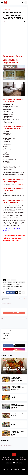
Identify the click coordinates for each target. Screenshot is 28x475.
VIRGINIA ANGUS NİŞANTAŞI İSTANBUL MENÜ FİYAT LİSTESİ (17, 379)
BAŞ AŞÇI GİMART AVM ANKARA (17, 396)
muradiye (15, 282)
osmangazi (17, 284)
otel (4, 288)
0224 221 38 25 (19, 184)
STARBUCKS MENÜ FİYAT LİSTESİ (18, 423)
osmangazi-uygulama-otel (16, 286)
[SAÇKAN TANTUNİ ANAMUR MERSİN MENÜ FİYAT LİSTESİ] (6, 388)
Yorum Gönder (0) (14, 313)
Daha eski (24, 318)
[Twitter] (16, 292)
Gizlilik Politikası (17, 469)
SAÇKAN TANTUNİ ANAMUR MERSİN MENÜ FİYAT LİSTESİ (17, 388)
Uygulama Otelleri (7, 330)
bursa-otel (13, 280)
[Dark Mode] (23, 2)
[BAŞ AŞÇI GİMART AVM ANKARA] (6, 397)
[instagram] (19, 349)
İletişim (23, 469)
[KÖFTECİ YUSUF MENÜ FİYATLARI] (6, 415)
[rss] (20, 463)
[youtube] (8, 349)
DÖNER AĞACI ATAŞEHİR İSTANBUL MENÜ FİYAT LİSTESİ (17, 432)
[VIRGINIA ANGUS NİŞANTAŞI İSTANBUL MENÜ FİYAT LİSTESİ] (6, 379)
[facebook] (8, 345)
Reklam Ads (16, 472)
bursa (9, 9)
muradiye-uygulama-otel (8, 284)
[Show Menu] (2, 2)
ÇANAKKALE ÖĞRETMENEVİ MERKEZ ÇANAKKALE (17, 406)
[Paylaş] (24, 22)
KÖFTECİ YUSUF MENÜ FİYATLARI (17, 414)
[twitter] (19, 345)
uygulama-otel (9, 288)
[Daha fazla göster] (23, 292)
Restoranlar (5, 338)
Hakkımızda (9, 469)
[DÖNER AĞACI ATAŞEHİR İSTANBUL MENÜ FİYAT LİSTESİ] (6, 433)
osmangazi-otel (6, 286)
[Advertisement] (14, 39)
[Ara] (25, 2)
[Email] (20, 292)
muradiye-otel (22, 282)
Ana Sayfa (5, 9)
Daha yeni (4, 318)
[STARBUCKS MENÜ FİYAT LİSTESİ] (6, 424)
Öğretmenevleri (6, 333)
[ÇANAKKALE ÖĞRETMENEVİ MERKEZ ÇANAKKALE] (6, 406)
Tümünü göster (22, 298)
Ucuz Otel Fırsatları (7, 335)
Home (4, 469)
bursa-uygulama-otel (7, 282)
